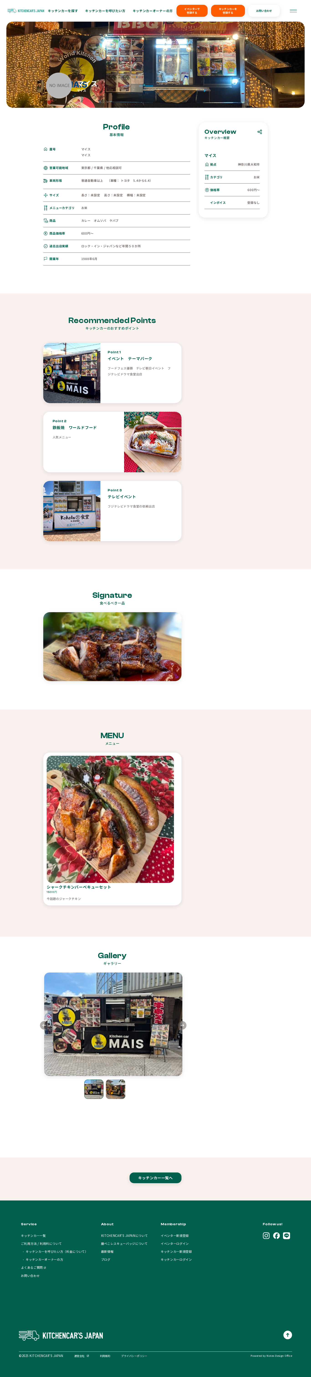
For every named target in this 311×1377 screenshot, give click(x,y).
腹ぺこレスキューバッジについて (124, 1243)
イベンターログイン (175, 1243)
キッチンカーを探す (63, 10)
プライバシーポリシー (134, 1356)
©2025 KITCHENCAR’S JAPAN (41, 1356)
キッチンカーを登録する (228, 10)
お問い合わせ (264, 11)
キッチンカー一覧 (33, 1235)
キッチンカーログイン (176, 1259)
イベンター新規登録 (175, 1235)
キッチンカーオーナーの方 (153, 10)
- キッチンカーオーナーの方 (42, 1259)
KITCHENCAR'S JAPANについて (124, 1235)
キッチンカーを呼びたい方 (105, 10)
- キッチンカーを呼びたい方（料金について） (54, 1251)
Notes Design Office (279, 1355)
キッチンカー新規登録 (176, 1251)
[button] (182, 1026)
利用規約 (105, 1356)
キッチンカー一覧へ (155, 1177)
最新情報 (107, 1251)
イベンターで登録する (192, 10)
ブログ (105, 1259)
